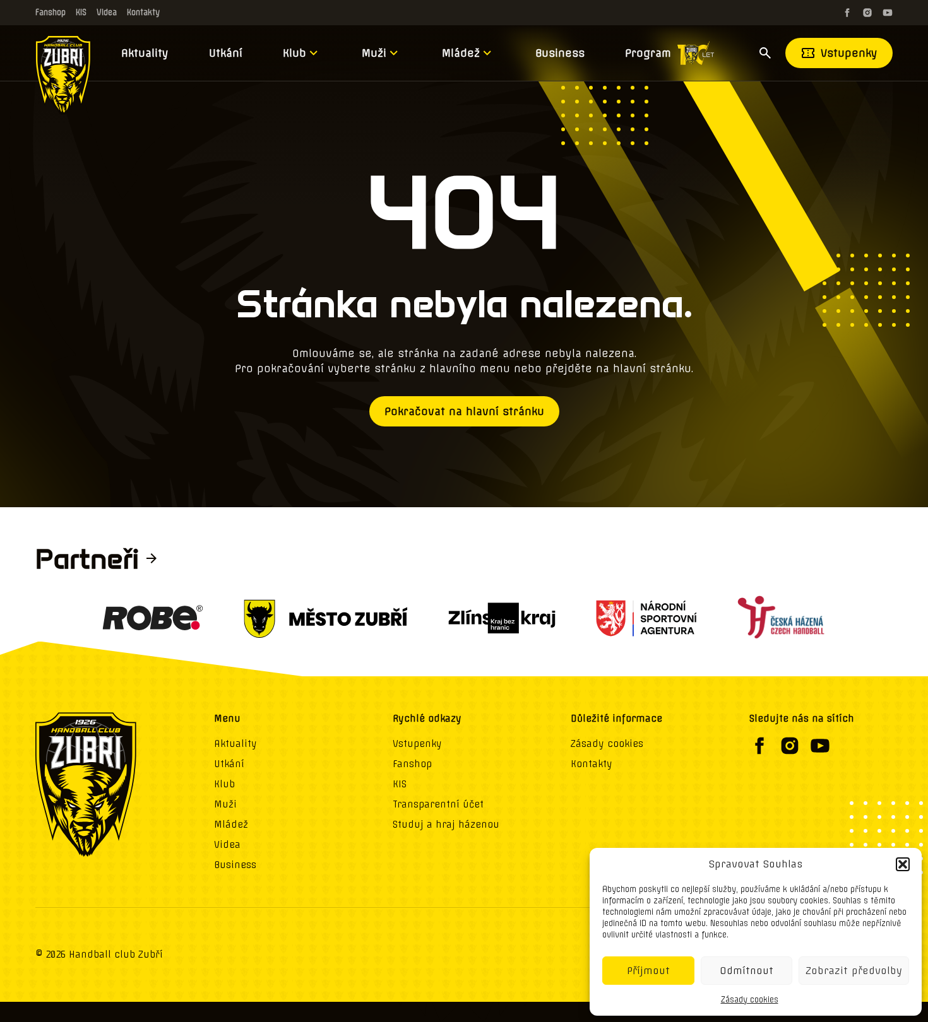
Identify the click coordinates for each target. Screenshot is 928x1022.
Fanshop (50, 12)
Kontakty (143, 12)
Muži (374, 53)
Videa (107, 12)
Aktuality (145, 53)
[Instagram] (867, 13)
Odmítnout (746, 971)
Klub (294, 53)
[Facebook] (847, 13)
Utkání (225, 53)
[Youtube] (888, 13)
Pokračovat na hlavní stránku (464, 411)
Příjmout (648, 971)
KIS (81, 12)
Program (648, 53)
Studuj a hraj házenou (446, 824)
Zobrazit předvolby (854, 971)
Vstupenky (849, 53)
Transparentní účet (438, 804)
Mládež (461, 53)
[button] (902, 864)
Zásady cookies (749, 999)
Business (560, 53)
